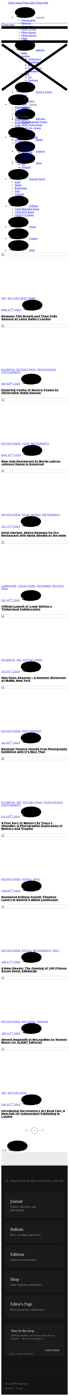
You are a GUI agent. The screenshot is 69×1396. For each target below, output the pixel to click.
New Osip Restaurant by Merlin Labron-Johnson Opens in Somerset (31, 463)
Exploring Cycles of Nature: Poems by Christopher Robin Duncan (29, 391)
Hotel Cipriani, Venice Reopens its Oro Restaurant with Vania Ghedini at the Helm (33, 534)
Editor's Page (17, 298)
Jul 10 (10, 600)
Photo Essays (46, 369)
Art (3, 298)
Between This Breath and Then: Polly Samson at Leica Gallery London (29, 318)
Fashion (42, 1021)
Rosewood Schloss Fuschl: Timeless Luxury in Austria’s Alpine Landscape (29, 898)
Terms (19, 1388)
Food (25, 443)
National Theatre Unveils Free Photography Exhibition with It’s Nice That (34, 750)
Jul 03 (10, 816)
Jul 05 (10, 671)
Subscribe (52, 1350)
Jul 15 (10, 526)
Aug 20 (11, 455)
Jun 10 (10, 1033)
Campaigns (8, 586)
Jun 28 (10, 890)
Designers (44, 586)
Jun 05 (10, 1104)
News (32, 298)
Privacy (9, 1388)
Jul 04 (10, 742)
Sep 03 (10, 383)
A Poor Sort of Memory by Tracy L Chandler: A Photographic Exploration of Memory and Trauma (31, 826)
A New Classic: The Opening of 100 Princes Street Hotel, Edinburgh (34, 970)
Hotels (36, 514)
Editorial (29, 1021)
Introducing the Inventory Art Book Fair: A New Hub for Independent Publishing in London (33, 1113)
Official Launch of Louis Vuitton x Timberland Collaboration (26, 608)
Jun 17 (10, 962)
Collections (27, 586)
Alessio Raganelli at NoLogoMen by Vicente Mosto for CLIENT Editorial (34, 1041)
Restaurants (40, 443)
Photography (11, 372)
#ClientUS (8, 369)
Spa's (36, 879)
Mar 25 (11, 309)
